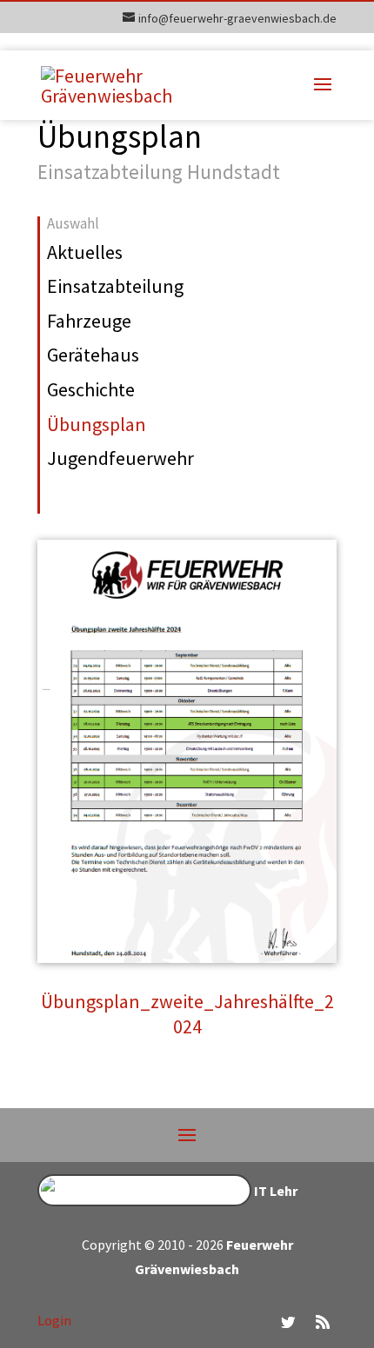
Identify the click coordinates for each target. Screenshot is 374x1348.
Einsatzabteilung (115, 286)
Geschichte (91, 389)
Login (54, 1320)
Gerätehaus (93, 354)
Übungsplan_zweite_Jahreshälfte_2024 (187, 1014)
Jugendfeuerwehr (120, 458)
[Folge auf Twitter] (288, 1322)
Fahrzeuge (89, 321)
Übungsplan (96, 424)
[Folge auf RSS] (323, 1322)
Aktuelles (85, 252)
